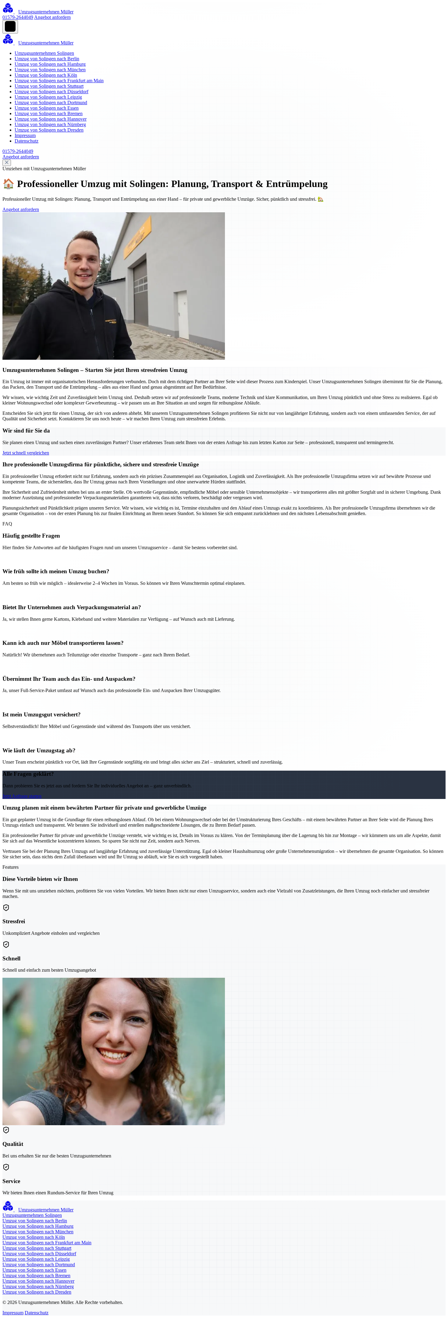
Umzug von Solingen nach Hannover (51, 119)
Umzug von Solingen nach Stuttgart (49, 86)
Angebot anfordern (52, 17)
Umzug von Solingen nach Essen (47, 108)
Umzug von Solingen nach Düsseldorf (51, 91)
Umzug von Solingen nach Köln (46, 75)
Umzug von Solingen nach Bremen (49, 113)
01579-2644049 (17, 17)
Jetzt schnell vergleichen (25, 452)
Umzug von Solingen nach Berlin (47, 58)
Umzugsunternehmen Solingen (44, 53)
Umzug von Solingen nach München (50, 69)
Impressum (25, 135)
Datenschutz (26, 140)
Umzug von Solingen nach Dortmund (51, 102)
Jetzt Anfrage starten (21, 796)
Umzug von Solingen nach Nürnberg (50, 124)
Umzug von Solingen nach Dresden (49, 130)
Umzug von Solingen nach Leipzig (48, 97)
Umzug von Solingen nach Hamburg (50, 64)
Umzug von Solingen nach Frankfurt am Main (59, 80)
